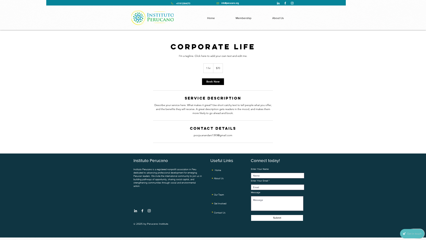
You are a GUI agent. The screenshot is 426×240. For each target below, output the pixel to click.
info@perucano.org (230, 3)
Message (255, 192)
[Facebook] (285, 3)
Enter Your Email (259, 181)
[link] (213, 81)
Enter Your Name (260, 169)
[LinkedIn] (278, 3)
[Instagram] (292, 3)
